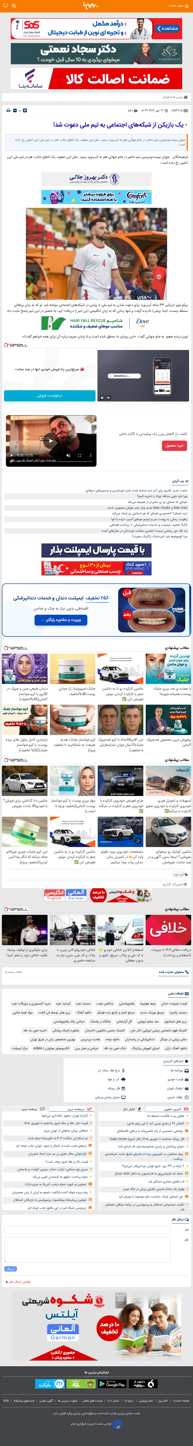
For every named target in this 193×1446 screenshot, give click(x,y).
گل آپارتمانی (124, 1021)
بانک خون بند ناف (115, 1048)
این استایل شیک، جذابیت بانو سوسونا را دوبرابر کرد (151, 1196)
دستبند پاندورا (178, 1012)
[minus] (15, 110)
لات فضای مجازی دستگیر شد (166, 1181)
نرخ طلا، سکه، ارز (109, 1070)
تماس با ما (113, 1400)
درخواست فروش (49, 396)
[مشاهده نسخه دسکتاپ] (5, 6)
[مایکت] (50, 1384)
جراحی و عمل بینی (86, 1048)
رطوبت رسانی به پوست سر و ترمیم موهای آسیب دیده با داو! (149, 519)
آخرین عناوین (172, 1109)
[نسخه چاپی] (8, 110)
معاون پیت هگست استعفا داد (165, 1116)
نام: (187, 1230)
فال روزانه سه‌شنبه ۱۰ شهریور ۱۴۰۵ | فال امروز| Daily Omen (147, 1139)
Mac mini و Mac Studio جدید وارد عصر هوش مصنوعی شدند (147, 508)
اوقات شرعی (175, 1097)
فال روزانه (114, 1088)
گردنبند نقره (63, 1003)
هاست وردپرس (90, 1039)
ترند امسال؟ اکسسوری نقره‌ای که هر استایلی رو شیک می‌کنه (149, 513)
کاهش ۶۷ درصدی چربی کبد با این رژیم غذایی (155, 1123)
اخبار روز (163, 1400)
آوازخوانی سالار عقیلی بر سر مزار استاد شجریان (57, 1154)
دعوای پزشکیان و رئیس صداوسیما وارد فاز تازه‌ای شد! (151, 1146)
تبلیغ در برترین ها (67, 1400)
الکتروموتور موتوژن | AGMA (51, 1048)
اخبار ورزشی (146, 1400)
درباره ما (129, 1400)
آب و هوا (114, 1079)
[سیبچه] (143, 1384)
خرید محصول (174, 446)
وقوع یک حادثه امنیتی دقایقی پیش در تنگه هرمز (153, 1189)
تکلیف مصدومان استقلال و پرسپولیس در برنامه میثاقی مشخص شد (144, 1207)
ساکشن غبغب (104, 1003)
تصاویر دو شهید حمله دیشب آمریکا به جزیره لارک (55, 1184)
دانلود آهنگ (83, 1012)
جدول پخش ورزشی (107, 1097)
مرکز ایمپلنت (20, 1048)
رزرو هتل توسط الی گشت (54, 1012)
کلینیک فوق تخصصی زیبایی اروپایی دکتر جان (158, 1030)
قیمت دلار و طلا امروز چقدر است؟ (66, 1162)
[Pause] (102, 398)
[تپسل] (6, 345)
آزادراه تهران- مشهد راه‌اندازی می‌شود (64, 1115)
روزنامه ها (177, 1070)
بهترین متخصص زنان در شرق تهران (52, 1039)
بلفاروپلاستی (127, 1003)
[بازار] (81, 1384)
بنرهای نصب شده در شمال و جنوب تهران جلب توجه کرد (51, 1146)
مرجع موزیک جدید (152, 1012)
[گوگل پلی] (112, 1384)
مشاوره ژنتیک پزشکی (65, 1030)
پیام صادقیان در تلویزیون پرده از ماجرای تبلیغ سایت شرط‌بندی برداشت (144, 1156)
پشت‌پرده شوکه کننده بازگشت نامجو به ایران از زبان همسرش (50, 1192)
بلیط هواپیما (148, 1003)
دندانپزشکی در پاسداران (140, 1039)
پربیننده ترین (76, 1109)
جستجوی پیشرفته (24, 1400)
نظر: (186, 1239)
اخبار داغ (129, 1109)
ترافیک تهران (175, 1088)
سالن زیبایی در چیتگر (173, 1039)
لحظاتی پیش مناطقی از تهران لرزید (65, 1130)
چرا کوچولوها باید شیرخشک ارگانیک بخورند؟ (159, 536)
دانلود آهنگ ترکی (176, 1048)
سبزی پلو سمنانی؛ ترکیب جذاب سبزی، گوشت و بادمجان (52, 1169)
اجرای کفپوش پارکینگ (145, 1048)
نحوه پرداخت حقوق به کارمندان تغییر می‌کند (60, 1177)
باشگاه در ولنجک (100, 1021)
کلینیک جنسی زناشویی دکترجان (105, 1030)
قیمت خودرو (175, 1079)
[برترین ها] (90, 6)
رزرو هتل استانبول (175, 1021)
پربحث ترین (29, 1109)
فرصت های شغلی (92, 1400)
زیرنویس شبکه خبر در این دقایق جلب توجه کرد (57, 1208)
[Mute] (109, 398)
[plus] (25, 110)
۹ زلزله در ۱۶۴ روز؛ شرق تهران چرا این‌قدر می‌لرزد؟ (153, 1166)
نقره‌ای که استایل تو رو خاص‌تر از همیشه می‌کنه (157, 502)
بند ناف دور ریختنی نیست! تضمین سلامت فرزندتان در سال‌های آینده (144, 531)
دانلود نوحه (112, 1039)
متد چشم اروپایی (148, 1021)
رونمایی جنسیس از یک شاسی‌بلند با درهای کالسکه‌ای (150, 1131)
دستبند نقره (83, 1003)
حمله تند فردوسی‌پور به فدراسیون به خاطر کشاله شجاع (149, 1173)
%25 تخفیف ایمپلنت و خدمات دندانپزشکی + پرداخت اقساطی (148, 525)
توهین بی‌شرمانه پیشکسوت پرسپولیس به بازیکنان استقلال (49, 1200)
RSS (6, 1400)
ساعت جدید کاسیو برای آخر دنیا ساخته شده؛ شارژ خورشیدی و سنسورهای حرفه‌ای (136, 490)
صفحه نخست (181, 1400)
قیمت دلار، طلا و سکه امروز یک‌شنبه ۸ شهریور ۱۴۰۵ (56, 1123)
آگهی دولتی (46, 1400)
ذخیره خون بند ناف (35, 1030)
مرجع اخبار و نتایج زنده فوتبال (116, 1012)
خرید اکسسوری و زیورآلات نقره (31, 1003)
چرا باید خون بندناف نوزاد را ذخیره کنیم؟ (162, 496)
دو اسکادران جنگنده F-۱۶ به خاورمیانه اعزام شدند (58, 1138)
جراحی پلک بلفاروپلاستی (68, 1021)
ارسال (11, 1269)
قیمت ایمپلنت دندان (174, 1003)
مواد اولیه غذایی (23, 1012)
